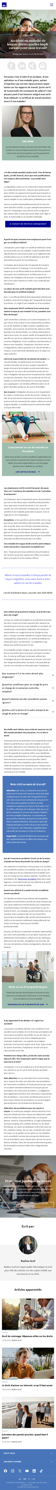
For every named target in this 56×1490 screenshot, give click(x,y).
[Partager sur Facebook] (11, 66)
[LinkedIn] (34, 1471)
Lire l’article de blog (26, 472)
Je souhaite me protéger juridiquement (28, 224)
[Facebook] (5, 1471)
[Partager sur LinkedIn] (22, 66)
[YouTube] (27, 1471)
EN (34, 1479)
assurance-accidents (27, 879)
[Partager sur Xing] (32, 66)
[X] (20, 1471)
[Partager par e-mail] (42, 66)
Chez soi (28, 35)
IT (29, 1479)
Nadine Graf (27, 54)
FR (25, 1479)
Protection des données (37, 1482)
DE (20, 1479)
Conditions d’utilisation (16, 1482)
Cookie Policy (27, 1485)
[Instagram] (13, 1471)
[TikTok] (41, 1471)
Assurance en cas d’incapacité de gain (26, 1004)
